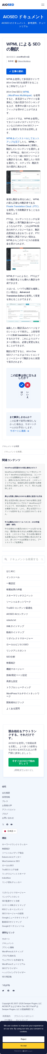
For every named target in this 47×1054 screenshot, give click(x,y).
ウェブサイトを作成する (13, 960)
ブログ (5, 814)
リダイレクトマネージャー (19, 638)
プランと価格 (8, 947)
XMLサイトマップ (15, 626)
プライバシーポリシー (24, 1016)
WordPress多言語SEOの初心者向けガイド (21, 468)
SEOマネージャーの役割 (13, 914)
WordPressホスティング (12, 952)
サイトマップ (22, 1020)
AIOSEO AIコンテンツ (17, 614)
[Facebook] (7, 824)
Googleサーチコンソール (13, 926)
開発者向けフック (15, 702)
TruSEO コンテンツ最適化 (19, 608)
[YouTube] (11, 824)
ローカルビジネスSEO (17, 645)
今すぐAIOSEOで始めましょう (23, 762)
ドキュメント (8, 943)
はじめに (10, 571)
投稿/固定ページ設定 (16, 675)
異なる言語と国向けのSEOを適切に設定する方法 (23, 496)
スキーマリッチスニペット (19, 596)
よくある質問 (13, 709)
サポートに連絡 (18, 431)
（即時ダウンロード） (23, 770)
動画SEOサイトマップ (12, 922)
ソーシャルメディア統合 (13, 853)
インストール (13, 577)
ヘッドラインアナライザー (14, 973)
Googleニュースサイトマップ (15, 918)
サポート (6, 939)
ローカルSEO (8, 866)
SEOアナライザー (10, 968)
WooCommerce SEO (11, 861)
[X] (3, 824)
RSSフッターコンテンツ (12, 909)
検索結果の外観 (14, 590)
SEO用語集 (7, 977)
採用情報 (6, 797)
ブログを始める (9, 956)
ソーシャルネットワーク (18, 602)
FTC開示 (8, 1020)
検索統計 (10, 663)
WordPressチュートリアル (13, 964)
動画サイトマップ (15, 632)
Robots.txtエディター (11, 857)
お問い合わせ (8, 818)
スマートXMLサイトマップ (13, 905)
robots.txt (11, 620)
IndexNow (6, 878)
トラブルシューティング (18, 687)
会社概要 (6, 793)
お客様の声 (7, 806)
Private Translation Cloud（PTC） (23, 206)
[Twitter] (3, 991)
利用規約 (6, 1016)
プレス (5, 801)
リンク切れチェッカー (12, 882)
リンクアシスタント (16, 651)
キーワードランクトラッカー (15, 844)
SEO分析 (10, 657)
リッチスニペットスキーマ (14, 874)
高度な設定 (11, 681)
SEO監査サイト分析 (11, 901)
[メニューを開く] (43, 5)
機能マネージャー (15, 669)
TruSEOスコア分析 (10, 870)
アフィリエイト (9, 810)
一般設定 (10, 583)
